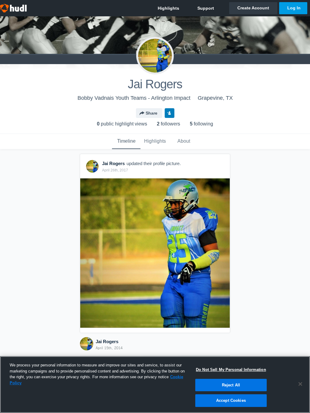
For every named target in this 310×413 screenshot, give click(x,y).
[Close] (300, 384)
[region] (155, 384)
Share (151, 113)
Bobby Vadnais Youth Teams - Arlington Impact (134, 98)
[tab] (126, 141)
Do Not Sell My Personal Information (231, 369)
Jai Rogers (107, 341)
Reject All (231, 385)
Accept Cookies (231, 400)
